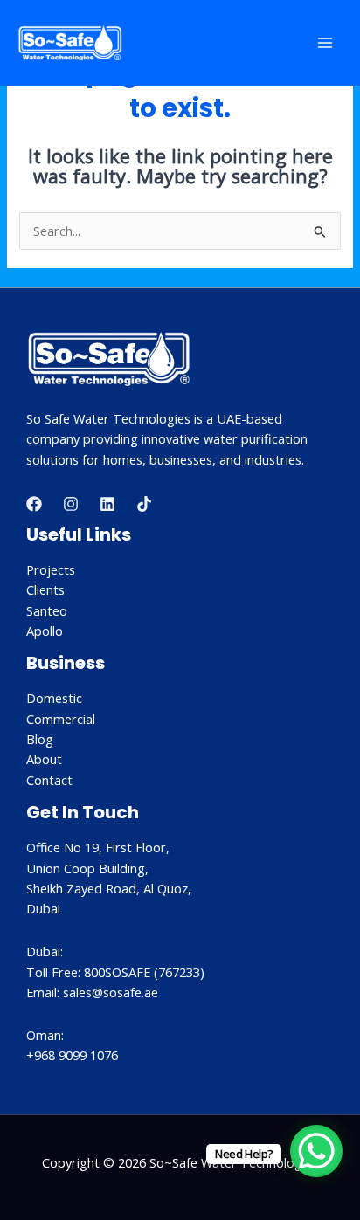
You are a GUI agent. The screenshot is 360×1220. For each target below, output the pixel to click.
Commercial (60, 718)
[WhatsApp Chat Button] (316, 1151)
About (44, 759)
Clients (45, 589)
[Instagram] (71, 504)
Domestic (54, 697)
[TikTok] (144, 504)
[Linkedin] (107, 504)
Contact (49, 780)
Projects (50, 569)
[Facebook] (34, 504)
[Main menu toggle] (325, 42)
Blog (39, 739)
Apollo (44, 630)
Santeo (46, 610)
